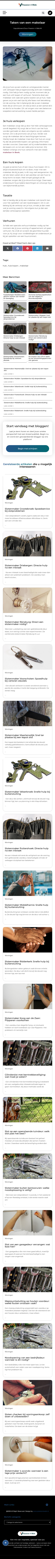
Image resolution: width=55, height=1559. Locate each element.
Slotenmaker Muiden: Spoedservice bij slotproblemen (25, 378)
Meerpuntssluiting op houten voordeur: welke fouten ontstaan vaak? (27, 1302)
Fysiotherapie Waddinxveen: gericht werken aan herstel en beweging (14, 296)
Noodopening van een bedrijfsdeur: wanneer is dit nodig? (25, 1358)
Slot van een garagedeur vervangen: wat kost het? (27, 1245)
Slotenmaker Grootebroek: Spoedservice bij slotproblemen (13, 317)
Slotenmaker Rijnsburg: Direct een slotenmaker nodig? (38, 338)
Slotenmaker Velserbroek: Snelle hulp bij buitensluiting (25, 386)
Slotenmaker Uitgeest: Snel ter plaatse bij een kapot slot (40, 316)
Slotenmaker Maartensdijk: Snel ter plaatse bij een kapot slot (26, 369)
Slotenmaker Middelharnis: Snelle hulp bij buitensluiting (25, 403)
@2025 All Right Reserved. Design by (27, 1511)
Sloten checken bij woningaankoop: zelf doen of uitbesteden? (27, 1415)
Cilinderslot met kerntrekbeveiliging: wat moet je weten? (25, 1075)
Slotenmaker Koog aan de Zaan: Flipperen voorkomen (22, 1019)
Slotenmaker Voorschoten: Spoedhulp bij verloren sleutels (13, 358)
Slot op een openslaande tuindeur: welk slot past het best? (27, 1132)
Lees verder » (9, 374)
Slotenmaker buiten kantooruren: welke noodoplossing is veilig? (27, 1189)
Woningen (27, 34)
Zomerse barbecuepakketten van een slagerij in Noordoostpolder (40, 296)
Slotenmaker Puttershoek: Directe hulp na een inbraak (25, 395)
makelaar (24, 266)
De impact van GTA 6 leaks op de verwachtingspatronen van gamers (40, 358)
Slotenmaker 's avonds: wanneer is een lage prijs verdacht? (26, 1472)
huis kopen (13, 266)
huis (5, 266)
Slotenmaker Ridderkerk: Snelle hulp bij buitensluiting (25, 411)
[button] (43, 13)
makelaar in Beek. (11, 152)
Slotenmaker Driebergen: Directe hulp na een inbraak (14, 337)
